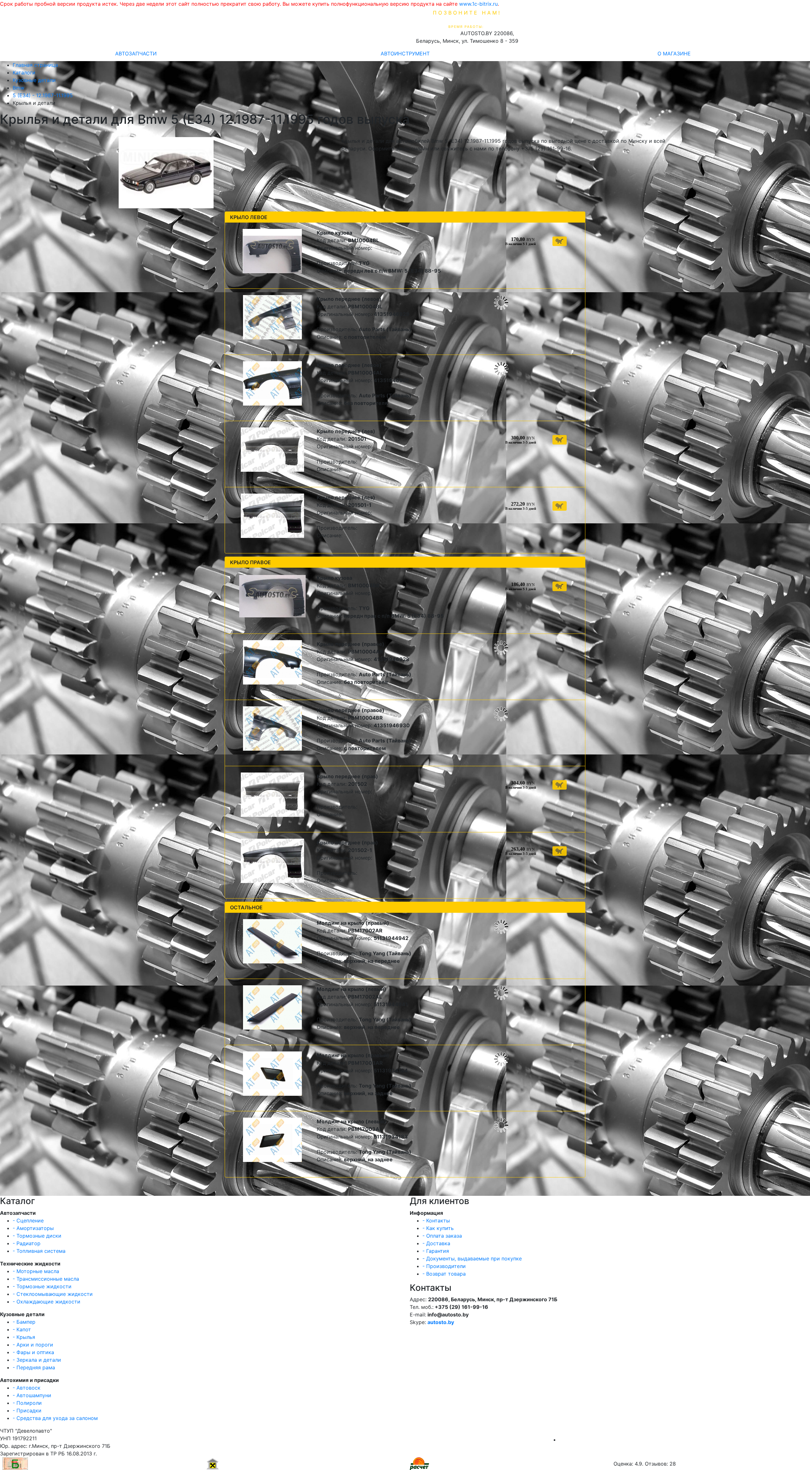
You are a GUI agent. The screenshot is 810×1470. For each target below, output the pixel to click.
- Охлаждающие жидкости (46, 1301)
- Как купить (438, 1228)
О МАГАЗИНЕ (674, 53)
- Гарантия (435, 1251)
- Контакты (436, 1220)
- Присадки (27, 1410)
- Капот (22, 1329)
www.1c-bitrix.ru (478, 4)
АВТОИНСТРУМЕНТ (405, 53)
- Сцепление (28, 1220)
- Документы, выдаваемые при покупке (472, 1258)
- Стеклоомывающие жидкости (53, 1294)
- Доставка (436, 1243)
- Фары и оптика (33, 1352)
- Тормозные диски (37, 1236)
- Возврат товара (444, 1274)
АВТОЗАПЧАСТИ (136, 53)
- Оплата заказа (442, 1236)
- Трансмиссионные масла (46, 1279)
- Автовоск (26, 1388)
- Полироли (27, 1403)
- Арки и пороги (33, 1344)
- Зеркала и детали (37, 1360)
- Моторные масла (36, 1271)
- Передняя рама (34, 1367)
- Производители (444, 1266)
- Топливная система (39, 1251)
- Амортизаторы (33, 1228)
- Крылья (24, 1337)
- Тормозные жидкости (42, 1286)
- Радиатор (26, 1243)
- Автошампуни (32, 1395)
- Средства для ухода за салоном (55, 1418)
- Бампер (24, 1322)
